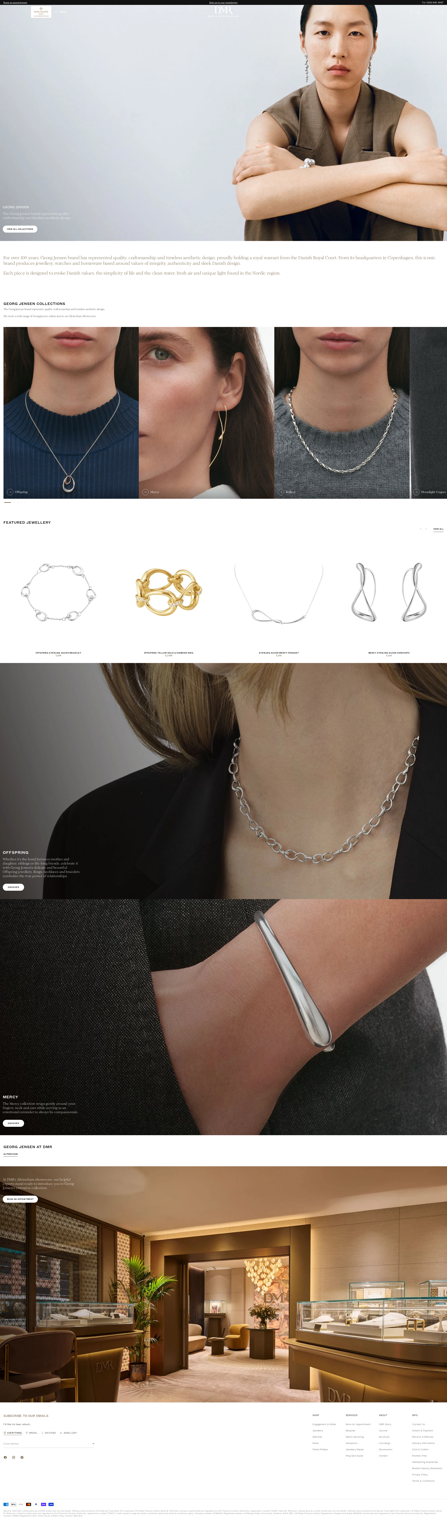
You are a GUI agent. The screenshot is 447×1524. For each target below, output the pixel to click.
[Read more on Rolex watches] (16, 12)
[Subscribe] (90, 1443)
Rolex (316, 1443)
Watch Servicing (355, 1436)
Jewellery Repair (355, 1449)
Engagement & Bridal (324, 1424)
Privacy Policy (420, 1474)
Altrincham (10, 1154)
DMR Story (385, 1424)
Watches (317, 1436)
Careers (383, 1455)
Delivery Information (423, 1443)
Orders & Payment (422, 1430)
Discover (13, 887)
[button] (441, 12)
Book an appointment (15, 2)
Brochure (384, 1436)
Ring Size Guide (354, 1455)
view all (438, 529)
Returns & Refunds (422, 1436)
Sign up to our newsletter (223, 2)
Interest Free (419, 1455)
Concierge (384, 1443)
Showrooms (385, 1449)
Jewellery (318, 1430)
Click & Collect (420, 1449)
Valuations (351, 1443)
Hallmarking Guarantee (425, 1462)
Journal (383, 1430)
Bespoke (350, 1430)
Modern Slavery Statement (427, 1468)
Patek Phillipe (320, 1449)
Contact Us (418, 1424)
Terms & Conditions (423, 1480)
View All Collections (20, 229)
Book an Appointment (358, 1424)
